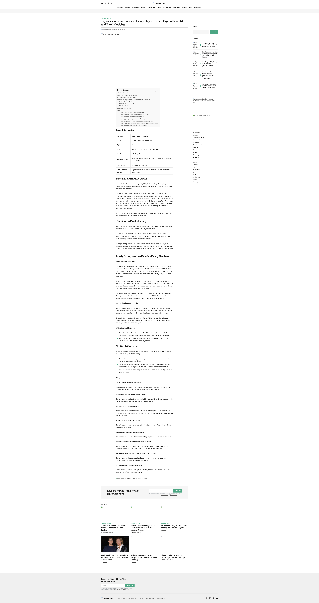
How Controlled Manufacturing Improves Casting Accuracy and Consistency (208, 75)
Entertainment (197, 145)
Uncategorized (197, 182)
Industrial (196, 157)
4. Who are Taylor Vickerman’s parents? (134, 118)
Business (197, 120)
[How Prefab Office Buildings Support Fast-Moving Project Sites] (196, 45)
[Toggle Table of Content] (156, 90)
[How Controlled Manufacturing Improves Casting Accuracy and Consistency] (196, 74)
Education (196, 142)
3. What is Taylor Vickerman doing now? (134, 116)
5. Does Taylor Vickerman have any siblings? (135, 119)
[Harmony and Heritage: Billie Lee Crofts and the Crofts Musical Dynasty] (145, 514)
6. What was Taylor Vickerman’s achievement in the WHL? (139, 121)
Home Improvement (199, 102)
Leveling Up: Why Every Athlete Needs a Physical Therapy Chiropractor (209, 64)
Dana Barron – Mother (127, 102)
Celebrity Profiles (106, 18)
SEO (194, 172)
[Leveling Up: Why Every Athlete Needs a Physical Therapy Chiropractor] (196, 64)
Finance (195, 150)
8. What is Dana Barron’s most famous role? (135, 125)
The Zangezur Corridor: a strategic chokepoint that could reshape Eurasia (210, 54)
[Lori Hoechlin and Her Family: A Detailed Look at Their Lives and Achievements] (115, 544)
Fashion (195, 147)
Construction (197, 140)
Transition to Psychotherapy (127, 97)
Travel (195, 179)
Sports (195, 174)
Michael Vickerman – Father (129, 104)
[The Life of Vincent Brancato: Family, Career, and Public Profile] (115, 514)
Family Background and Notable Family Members (134, 100)
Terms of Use (173, 495)
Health (195, 152)
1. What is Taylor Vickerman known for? (134, 112)
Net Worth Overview (124, 108)
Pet (194, 167)
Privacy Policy (164, 495)
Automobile (196, 132)
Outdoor (195, 164)
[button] (216, 3)
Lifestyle (195, 162)
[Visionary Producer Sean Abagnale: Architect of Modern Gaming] (145, 544)
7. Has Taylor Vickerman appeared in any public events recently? (141, 123)
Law (194, 160)
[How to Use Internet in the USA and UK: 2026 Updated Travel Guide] (196, 86)
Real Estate (196, 169)
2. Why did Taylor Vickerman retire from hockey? (137, 114)
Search (195, 26)
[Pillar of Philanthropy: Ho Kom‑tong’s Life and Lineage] (174, 544)
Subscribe (178, 490)
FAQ (119, 110)
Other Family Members (127, 106)
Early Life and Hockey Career (127, 95)
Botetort (198, 110)
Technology (196, 177)
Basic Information (123, 93)
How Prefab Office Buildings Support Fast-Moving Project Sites (209, 45)
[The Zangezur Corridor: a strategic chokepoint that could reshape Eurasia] (196, 54)
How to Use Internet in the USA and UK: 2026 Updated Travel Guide (209, 85)
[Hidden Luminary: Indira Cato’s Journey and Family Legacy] (174, 514)
